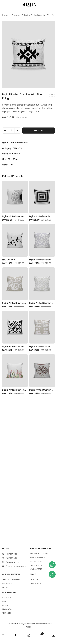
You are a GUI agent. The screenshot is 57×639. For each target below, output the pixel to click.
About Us (34, 579)
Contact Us (35, 583)
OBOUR (5, 605)
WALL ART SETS (36, 569)
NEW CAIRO (6, 609)
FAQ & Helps (7, 583)
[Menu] (3, 635)
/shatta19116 (11, 554)
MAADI (4, 601)
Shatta (13, 623)
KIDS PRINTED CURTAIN (39, 554)
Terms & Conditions (11, 579)
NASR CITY (6, 598)
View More (6, 613)
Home (5, 15)
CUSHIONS (17, 148)
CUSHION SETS (36, 565)
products (16, 15)
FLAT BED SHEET (36, 561)
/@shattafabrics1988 (16, 566)
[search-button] (16, 635)
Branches (6, 587)
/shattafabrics (13, 562)
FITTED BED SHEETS (37, 558)
